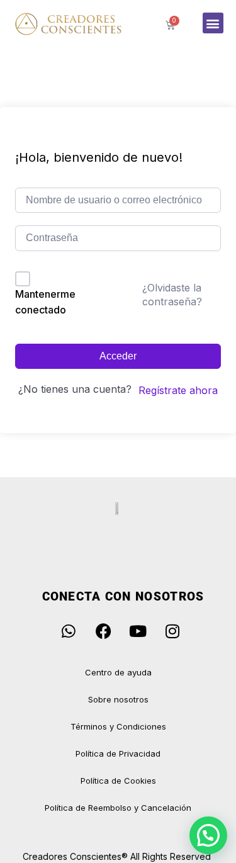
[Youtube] (138, 630)
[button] (213, 23)
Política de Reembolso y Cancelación (118, 808)
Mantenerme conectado (45, 302)
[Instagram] (172, 630)
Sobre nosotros (118, 699)
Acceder (118, 356)
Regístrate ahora (178, 390)
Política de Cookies (118, 781)
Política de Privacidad (118, 753)
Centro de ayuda (118, 672)
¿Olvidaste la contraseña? (172, 294)
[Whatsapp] (68, 630)
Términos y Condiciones (118, 726)
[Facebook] (103, 630)
